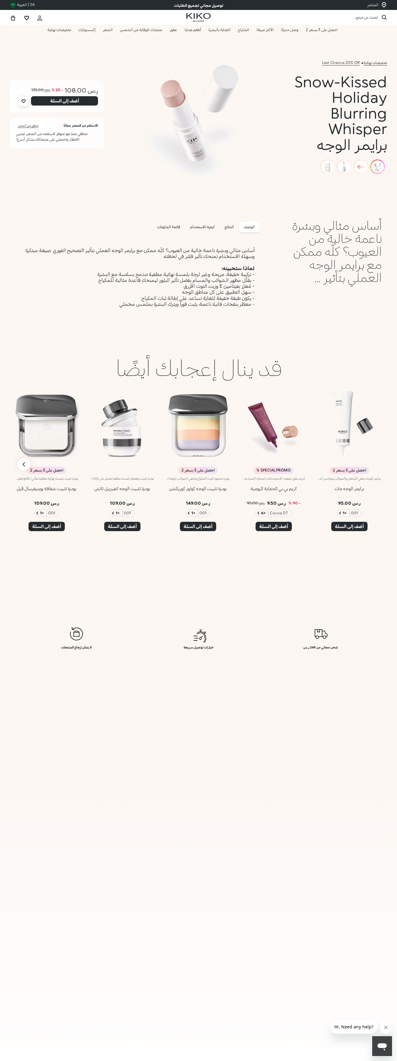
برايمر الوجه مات (349, 488)
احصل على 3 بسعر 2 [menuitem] (321, 29)
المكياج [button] (243, 29)
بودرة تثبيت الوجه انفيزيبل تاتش (122, 488)
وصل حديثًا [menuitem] (289, 29)
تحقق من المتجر (28, 125)
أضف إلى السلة (351, 1042)
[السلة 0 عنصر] (13, 17)
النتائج (229, 226)
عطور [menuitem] (173, 29)
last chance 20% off (341, 62)
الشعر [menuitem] (108, 29)
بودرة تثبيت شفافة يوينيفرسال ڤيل (46, 488)
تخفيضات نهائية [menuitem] (59, 29)
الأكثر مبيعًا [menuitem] (265, 29)
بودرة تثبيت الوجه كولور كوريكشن (198, 488)
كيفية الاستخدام (202, 226)
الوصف (249, 226)
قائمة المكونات (168, 226)
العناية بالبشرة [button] (219, 29)
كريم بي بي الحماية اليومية (274, 488)
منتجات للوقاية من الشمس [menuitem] (141, 29)
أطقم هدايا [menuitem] (193, 29)
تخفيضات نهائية (375, 62)
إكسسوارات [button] (87, 29)
